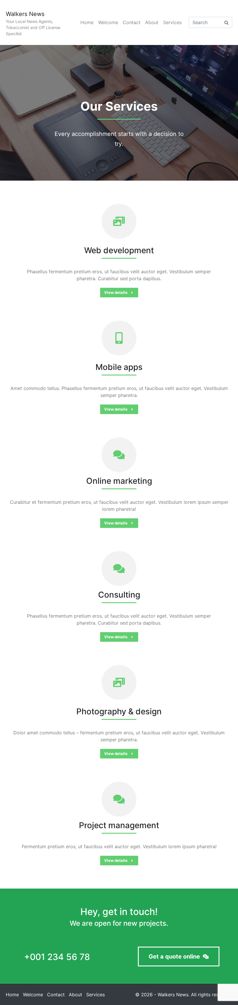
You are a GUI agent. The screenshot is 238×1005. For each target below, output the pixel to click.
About (151, 22)
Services (172, 22)
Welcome (108, 22)
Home (86, 22)
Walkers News (25, 13)
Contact (131, 22)
